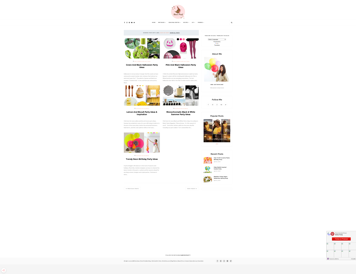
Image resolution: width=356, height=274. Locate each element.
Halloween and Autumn (142, 61)
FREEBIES (200, 22)
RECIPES (185, 22)
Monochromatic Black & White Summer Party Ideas (180, 113)
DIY (193, 22)
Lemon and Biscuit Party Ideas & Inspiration (141, 113)
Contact (187, 261)
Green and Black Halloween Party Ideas (142, 66)
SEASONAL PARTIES (174, 22)
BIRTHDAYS (161, 22)
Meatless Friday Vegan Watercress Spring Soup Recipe (221, 178)
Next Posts (191, 188)
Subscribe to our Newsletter (196, 261)
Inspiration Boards (142, 108)
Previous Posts (133, 188)
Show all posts (175, 32)
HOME (153, 22)
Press (182, 261)
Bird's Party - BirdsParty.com (163, 261)
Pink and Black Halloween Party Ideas (181, 66)
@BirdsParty (186, 255)
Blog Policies (174, 261)
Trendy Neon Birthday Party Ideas (142, 159)
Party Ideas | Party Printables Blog (142, 261)
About (179, 261)
